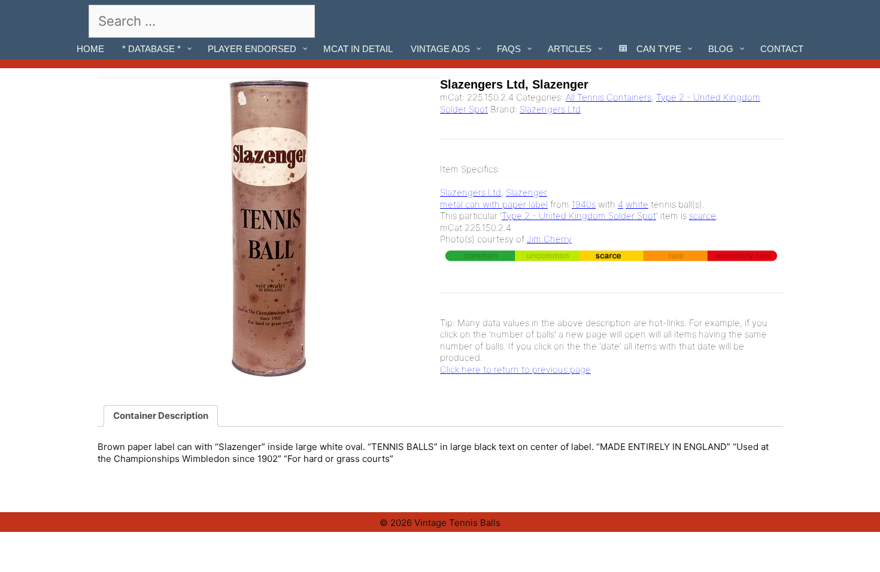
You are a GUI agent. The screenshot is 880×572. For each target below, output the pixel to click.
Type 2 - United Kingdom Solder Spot (579, 215)
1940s (584, 204)
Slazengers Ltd (550, 109)
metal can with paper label (494, 204)
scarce (702, 215)
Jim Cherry (549, 239)
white (637, 204)
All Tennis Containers (608, 97)
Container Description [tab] (160, 415)
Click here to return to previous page (515, 369)
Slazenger (526, 192)
